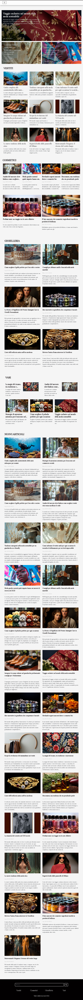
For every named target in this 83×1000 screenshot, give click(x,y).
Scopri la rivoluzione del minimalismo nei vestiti (39, 116)
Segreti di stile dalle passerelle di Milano (55, 876)
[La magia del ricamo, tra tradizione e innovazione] (31, 387)
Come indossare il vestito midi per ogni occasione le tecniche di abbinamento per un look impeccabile (66, 91)
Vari (64, 990)
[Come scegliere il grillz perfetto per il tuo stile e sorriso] (23, 254)
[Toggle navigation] (4, 2)
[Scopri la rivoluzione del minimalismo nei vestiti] (41, 106)
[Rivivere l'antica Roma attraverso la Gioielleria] (60, 339)
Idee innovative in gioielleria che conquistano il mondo (59, 310)
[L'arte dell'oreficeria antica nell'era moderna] (23, 339)
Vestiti (18, 990)
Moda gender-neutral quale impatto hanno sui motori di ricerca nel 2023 (30, 180)
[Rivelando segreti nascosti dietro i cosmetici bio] (51, 169)
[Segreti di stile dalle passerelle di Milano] (41, 134)
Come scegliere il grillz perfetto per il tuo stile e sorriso (22, 267)
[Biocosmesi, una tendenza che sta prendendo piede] (71, 169)
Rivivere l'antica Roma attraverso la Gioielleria (57, 352)
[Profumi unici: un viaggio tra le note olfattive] (22, 206)
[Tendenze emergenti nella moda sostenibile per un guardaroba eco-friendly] (41, 78)
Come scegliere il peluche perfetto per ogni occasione (40, 415)
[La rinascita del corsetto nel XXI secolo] (67, 106)
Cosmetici (34, 990)
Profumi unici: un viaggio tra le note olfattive (18, 219)
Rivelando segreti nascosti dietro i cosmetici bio (51, 177)
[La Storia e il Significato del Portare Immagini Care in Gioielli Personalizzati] (23, 297)
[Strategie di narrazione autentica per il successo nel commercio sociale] (17, 406)
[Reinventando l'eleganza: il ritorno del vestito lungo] (67, 134)
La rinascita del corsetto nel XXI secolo (17, 836)
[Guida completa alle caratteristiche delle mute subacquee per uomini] (16, 78)
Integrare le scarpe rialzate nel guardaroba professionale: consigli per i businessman (15, 118)
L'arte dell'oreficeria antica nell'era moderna (18, 352)
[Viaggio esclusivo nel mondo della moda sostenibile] (41, 25)
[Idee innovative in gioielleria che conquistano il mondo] (60, 297)
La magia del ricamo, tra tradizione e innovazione (13, 386)
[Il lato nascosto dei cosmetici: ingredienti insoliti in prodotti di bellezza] (61, 206)
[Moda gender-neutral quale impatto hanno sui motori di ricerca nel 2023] (61, 53)
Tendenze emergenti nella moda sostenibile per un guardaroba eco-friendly (41, 90)
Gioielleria (49, 990)
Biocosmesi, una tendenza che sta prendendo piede (70, 177)
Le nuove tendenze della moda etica (16, 876)
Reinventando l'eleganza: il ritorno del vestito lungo (65, 144)
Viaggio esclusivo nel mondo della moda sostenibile (19, 15)
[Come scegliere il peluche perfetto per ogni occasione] (41, 406)
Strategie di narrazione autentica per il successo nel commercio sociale (16, 416)
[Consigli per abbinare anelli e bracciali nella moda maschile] (60, 254)
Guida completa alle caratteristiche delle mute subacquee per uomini (13, 90)
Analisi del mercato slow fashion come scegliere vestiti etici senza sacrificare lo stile (11, 180)
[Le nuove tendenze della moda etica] (16, 134)
